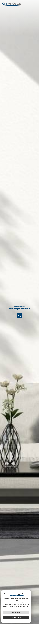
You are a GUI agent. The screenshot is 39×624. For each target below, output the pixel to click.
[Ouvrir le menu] (36, 3)
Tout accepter (16, 617)
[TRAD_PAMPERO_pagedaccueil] (12, 6)
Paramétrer (16, 612)
